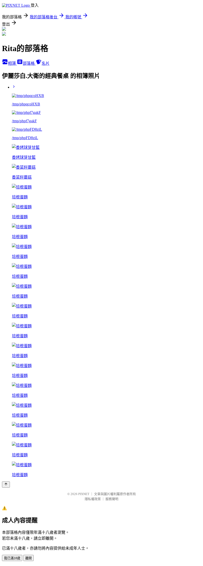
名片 (46, 63)
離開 (28, 558)
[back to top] (6, 484)
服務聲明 (111, 499)
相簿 (12, 63)
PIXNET (83, 494)
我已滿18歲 (12, 558)
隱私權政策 (93, 499)
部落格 (29, 63)
